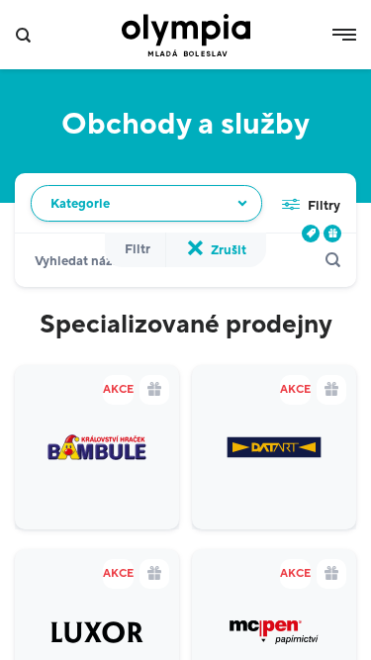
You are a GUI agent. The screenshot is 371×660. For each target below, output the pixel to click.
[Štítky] (311, 233)
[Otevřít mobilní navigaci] (344, 35)
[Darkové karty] (332, 233)
